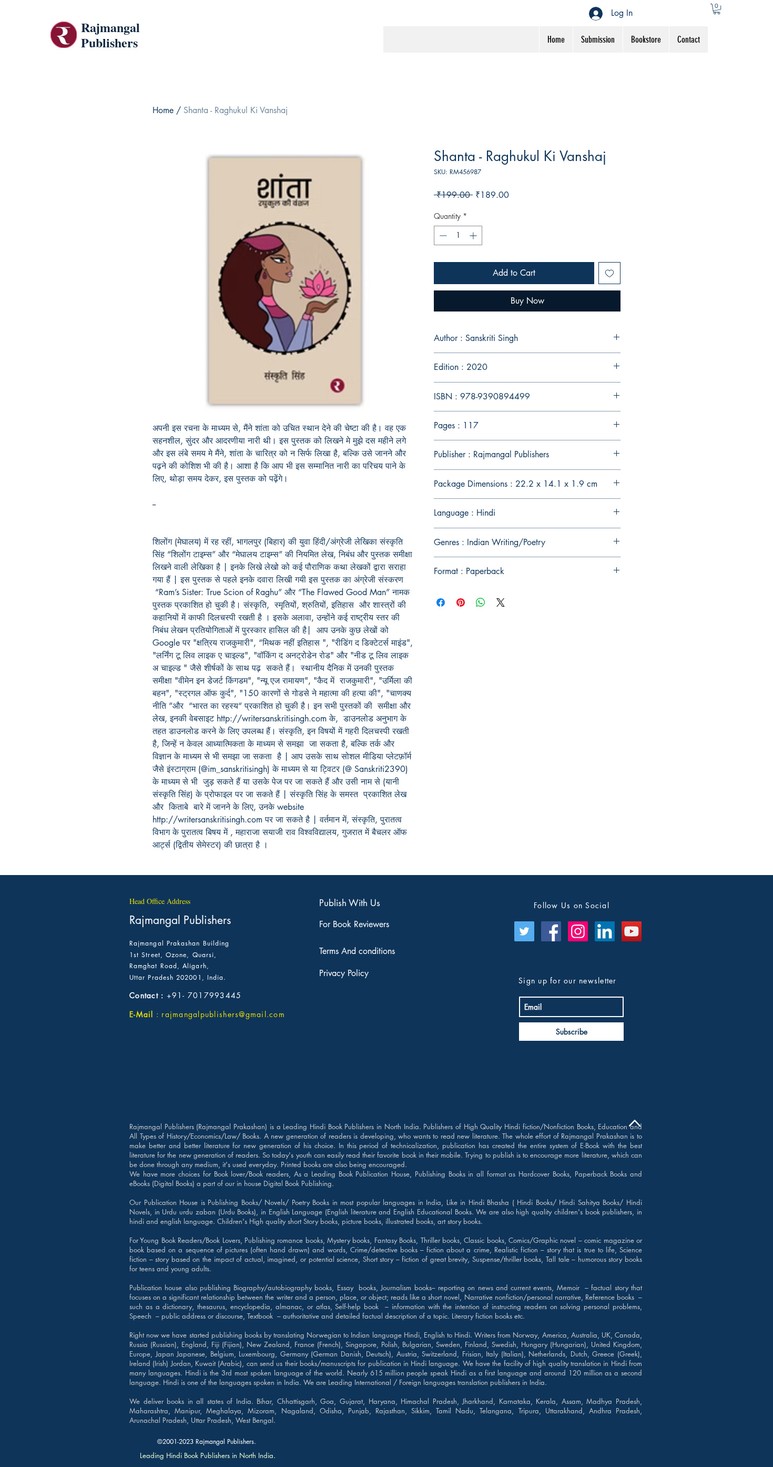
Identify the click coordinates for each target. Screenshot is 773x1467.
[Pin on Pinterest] (460, 602)
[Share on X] (500, 602)
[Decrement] (442, 235)
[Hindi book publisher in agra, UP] (524, 931)
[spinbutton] (458, 235)
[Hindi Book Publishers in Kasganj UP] (605, 931)
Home (163, 110)
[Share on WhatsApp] (480, 602)
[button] (716, 9)
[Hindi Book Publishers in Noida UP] (578, 931)
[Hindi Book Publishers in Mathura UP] (551, 931)
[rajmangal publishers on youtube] (632, 931)
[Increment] (474, 235)
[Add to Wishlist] (609, 273)
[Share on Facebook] (440, 602)
